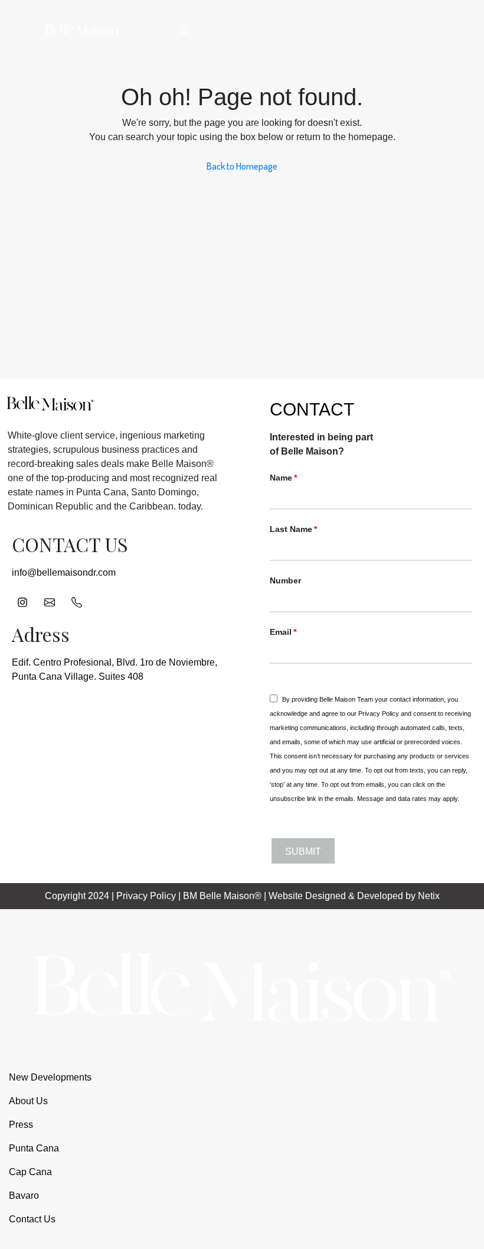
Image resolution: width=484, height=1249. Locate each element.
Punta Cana (34, 1148)
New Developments (50, 1077)
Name (281, 477)
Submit (303, 851)
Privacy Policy (378, 713)
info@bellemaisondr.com (64, 572)
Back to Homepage (242, 166)
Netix (429, 896)
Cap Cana (30, 1172)
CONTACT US (70, 544)
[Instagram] (22, 602)
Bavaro (24, 1195)
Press (21, 1125)
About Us (28, 1101)
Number (285, 580)
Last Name (291, 529)
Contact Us (32, 1219)
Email (281, 632)
